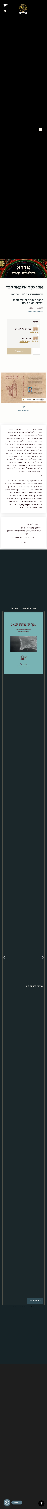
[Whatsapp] (7, 1502)
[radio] (24, 329)
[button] (40, 129)
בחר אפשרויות (35, 1300)
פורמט (35, 322)
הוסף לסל (19, 351)
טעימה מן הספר (23, 410)
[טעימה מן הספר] (24, 407)
